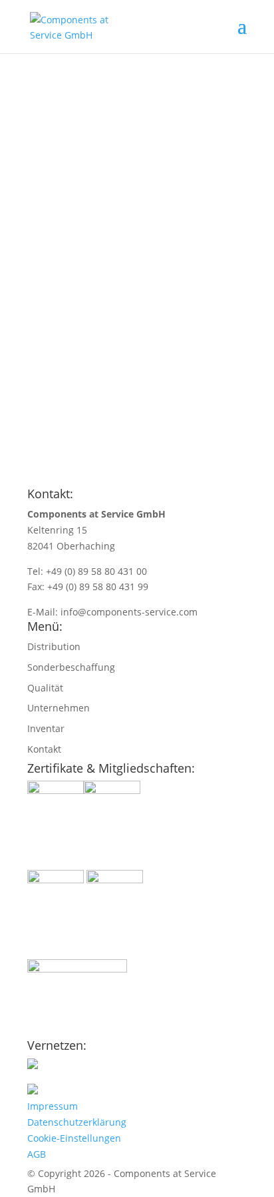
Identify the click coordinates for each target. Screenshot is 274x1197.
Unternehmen (58, 707)
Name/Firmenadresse (78, 354)
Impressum (52, 1106)
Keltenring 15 (57, 530)
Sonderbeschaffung (71, 667)
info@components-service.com (129, 611)
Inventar (46, 728)
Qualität (45, 687)
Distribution (53, 646)
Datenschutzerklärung (76, 1122)
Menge (45, 402)
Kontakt (44, 749)
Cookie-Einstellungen (74, 1138)
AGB (36, 1154)
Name (43, 338)
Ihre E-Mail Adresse (73, 386)
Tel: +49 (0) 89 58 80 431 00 (87, 571)
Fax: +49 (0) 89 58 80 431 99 (87, 586)
